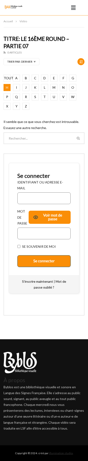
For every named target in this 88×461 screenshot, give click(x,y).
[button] (73, 7)
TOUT (7, 78)
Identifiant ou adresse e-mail (40, 185)
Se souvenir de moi (38, 246)
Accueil (8, 21)
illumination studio (61, 453)
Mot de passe (22, 217)
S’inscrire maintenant (37, 281)
